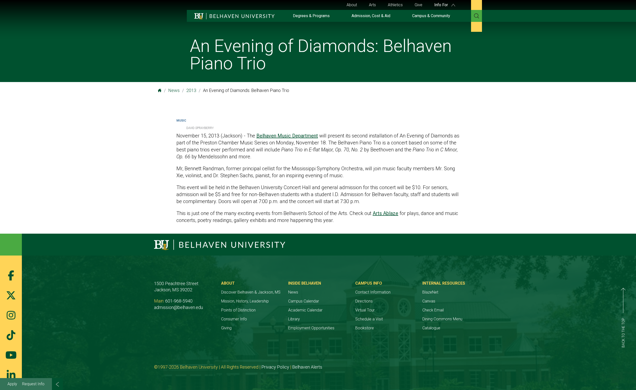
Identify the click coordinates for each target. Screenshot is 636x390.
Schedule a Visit (369, 319)
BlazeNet (430, 292)
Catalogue (431, 328)
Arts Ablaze (385, 213)
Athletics (395, 4)
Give (418, 4)
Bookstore (364, 328)
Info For (441, 4)
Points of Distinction (238, 310)
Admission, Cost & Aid (371, 15)
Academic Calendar (305, 310)
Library (294, 319)
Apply (12, 384)
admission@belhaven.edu (178, 307)
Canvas (428, 301)
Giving (226, 328)
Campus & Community (431, 15)
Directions (364, 301)
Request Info (33, 384)
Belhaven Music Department (287, 136)
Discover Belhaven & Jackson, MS (250, 292)
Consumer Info (234, 319)
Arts (372, 4)
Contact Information (373, 292)
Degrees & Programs (311, 15)
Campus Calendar (303, 301)
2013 (191, 90)
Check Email (433, 310)
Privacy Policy (275, 367)
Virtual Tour (365, 310)
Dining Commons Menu (442, 319)
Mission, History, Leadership (245, 301)
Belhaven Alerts (307, 367)
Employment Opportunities (311, 328)
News (174, 90)
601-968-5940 (179, 300)
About (352, 4)
